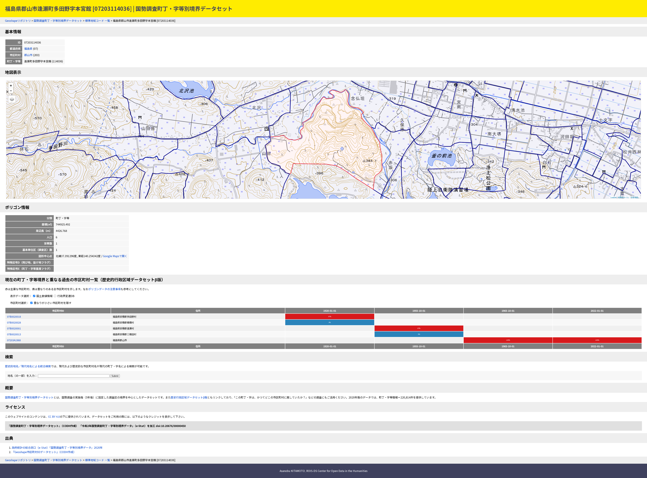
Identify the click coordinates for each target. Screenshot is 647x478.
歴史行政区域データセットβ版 (189, 397)
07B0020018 (14, 316)
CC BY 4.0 (54, 416)
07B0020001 (14, 328)
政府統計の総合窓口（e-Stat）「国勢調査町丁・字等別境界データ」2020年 (57, 447)
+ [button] (11, 85)
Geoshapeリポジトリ (18, 21)
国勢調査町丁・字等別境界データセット (58, 21)
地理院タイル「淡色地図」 (629, 197)
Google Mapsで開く (115, 256)
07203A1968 (14, 340)
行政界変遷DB (65, 296)
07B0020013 (14, 334)
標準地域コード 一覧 (97, 21)
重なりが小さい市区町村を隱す (52, 303)
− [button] (11, 90)
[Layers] (12, 99)
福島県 (28, 49)
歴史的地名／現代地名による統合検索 (28, 366)
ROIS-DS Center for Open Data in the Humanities (336, 471)
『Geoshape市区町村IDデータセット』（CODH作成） (44, 452)
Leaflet (613, 197)
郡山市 (28, 55)
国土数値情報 (44, 296)
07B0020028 (14, 322)
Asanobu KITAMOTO (292, 471)
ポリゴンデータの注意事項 (104, 289)
